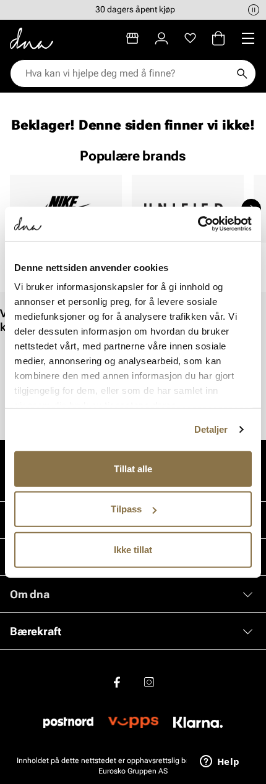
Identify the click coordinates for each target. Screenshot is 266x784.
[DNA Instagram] (149, 681)
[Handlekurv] (218, 38)
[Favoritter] (190, 38)
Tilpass (126, 509)
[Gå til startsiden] (31, 38)
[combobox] (126, 73)
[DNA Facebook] (117, 681)
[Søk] (241, 73)
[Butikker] (132, 38)
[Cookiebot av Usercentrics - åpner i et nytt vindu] (198, 224)
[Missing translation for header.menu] (248, 38)
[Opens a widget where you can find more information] (220, 762)
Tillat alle (133, 468)
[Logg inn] (161, 38)
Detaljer (211, 429)
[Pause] (254, 10)
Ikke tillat (133, 549)
